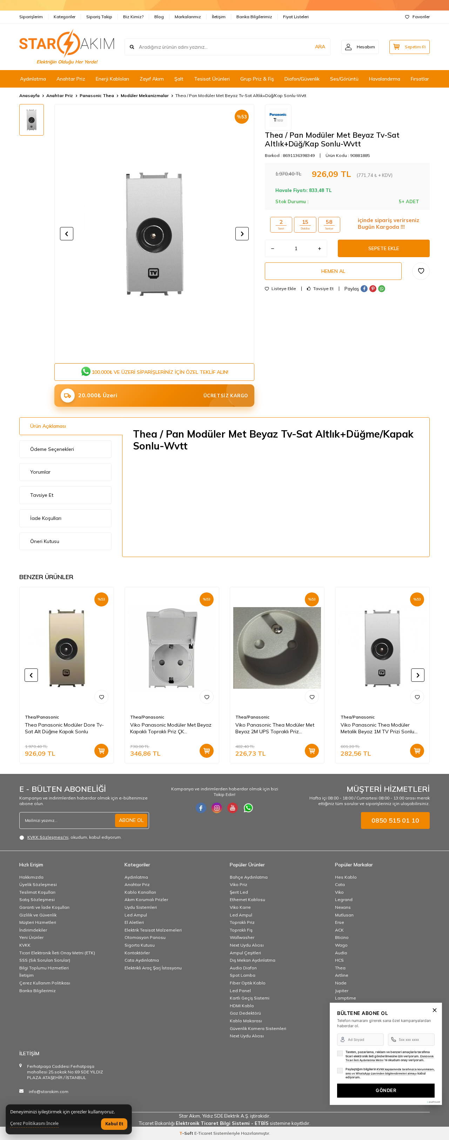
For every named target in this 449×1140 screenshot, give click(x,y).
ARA (320, 46)
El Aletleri (134, 922)
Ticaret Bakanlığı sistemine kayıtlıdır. (224, 1123)
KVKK (25, 945)
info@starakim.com (48, 1091)
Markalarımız (188, 16)
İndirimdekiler (33, 930)
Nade (341, 983)
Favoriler (421, 16)
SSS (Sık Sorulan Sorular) (44, 960)
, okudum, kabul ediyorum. (74, 837)
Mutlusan (344, 915)
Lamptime (345, 998)
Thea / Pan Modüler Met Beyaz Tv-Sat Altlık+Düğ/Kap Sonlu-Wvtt (240, 95)
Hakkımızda (31, 877)
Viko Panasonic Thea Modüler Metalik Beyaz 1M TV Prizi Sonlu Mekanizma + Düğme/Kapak (377, 728)
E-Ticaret (203, 1133)
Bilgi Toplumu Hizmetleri (44, 967)
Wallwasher (242, 937)
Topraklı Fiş (241, 930)
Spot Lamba (242, 975)
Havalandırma (384, 79)
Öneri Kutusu (44, 541)
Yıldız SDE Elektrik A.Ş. (226, 1116)
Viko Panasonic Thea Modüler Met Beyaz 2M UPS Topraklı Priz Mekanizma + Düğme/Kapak (274, 728)
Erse (339, 922)
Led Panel (240, 990)
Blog (159, 16)
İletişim (219, 16)
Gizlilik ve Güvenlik (37, 915)
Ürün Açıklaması (48, 426)
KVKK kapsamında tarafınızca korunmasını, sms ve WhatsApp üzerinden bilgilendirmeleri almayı (390, 1071)
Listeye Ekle (283, 289)
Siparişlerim (31, 16)
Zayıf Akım (152, 79)
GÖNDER (386, 1090)
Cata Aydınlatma (142, 960)
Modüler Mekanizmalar (145, 95)
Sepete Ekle (383, 248)
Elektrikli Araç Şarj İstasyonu (153, 967)
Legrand (344, 899)
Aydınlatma (33, 79)
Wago (341, 945)
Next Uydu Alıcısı (247, 945)
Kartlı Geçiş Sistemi (249, 998)
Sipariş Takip (99, 16)
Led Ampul (136, 915)
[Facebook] (201, 808)
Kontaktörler (137, 952)
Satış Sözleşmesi (37, 899)
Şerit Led (239, 892)
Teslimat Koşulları (37, 892)
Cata (340, 884)
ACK (339, 930)
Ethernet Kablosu (247, 899)
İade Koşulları (45, 518)
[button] (66, 233)
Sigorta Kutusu (140, 945)
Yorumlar (40, 472)
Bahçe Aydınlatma (249, 877)
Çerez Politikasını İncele (34, 1123)
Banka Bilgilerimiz (254, 16)
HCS (339, 960)
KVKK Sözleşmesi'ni (47, 837)
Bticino (342, 937)
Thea (340, 967)
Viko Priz (238, 884)
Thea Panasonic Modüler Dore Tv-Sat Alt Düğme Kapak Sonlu (64, 728)
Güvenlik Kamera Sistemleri (258, 1028)
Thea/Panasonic (42, 717)
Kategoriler (64, 16)
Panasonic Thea (97, 95)
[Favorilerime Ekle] (101, 697)
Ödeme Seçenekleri (52, 449)
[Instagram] (217, 808)
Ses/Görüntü (344, 79)
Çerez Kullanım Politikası (44, 983)
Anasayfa (29, 95)
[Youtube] (232, 808)
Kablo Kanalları (140, 892)
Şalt (178, 79)
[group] (154, 233)
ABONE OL (131, 820)
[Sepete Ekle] (101, 751)
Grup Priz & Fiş (257, 79)
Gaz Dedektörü (245, 1013)
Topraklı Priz (242, 922)
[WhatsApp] (248, 808)
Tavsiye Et (323, 289)
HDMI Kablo (242, 1005)
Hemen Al (333, 271)
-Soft (186, 1133)
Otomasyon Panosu (145, 937)
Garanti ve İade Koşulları (44, 907)
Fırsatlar (420, 79)
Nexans (343, 907)
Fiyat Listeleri (296, 16)
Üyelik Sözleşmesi (38, 884)
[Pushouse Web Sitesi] (433, 1102)
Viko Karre (240, 907)
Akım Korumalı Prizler (146, 899)
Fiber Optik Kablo (248, 983)
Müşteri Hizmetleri (37, 922)
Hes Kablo (346, 877)
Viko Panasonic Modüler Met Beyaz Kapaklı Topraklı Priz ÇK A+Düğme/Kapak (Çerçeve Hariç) (171, 728)
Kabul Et (114, 1124)
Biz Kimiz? (133, 16)
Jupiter (341, 990)
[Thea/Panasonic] (278, 117)
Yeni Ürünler (31, 937)
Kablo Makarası (246, 1020)
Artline (341, 975)
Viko (339, 892)
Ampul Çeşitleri (245, 952)
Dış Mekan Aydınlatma (252, 960)
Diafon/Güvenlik (302, 79)
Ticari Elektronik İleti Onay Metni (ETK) (57, 952)
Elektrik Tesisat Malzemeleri (153, 930)
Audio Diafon (243, 967)
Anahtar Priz (70, 79)
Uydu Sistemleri (141, 907)
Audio (341, 952)
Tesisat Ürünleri (212, 79)
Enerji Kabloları (112, 79)
